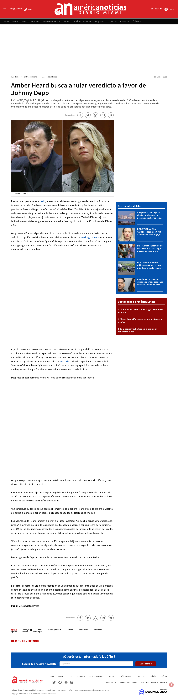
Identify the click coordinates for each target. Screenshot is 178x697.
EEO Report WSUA (101, 690)
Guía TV (125, 21)
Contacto (154, 682)
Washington (37, 632)
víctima (25, 632)
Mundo (67, 21)
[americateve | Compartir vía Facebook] (80, 115)
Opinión (113, 21)
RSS (147, 682)
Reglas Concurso (138, 682)
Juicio (40, 630)
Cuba (6, 21)
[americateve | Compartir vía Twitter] (88, 115)
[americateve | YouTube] (66, 682)
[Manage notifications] (171, 684)
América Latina (81, 21)
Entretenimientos (51, 21)
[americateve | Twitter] (54, 682)
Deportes (34, 21)
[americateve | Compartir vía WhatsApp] (95, 115)
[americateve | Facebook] (60, 682)
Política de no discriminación (23, 690)
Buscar (138, 21)
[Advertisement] (89, 49)
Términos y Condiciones (46, 690)
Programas (100, 21)
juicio (42, 201)
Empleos (163, 682)
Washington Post (90, 237)
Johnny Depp (27, 630)
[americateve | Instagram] (71, 682)
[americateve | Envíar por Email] (103, 115)
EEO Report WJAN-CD (84, 690)
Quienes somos (123, 682)
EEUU (24, 21)
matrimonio (98, 630)
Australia (64, 361)
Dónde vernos (111, 682)
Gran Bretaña (83, 630)
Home (17, 77)
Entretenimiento (31, 77)
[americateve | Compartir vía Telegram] (111, 115)
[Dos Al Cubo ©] (153, 693)
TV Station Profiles (65, 690)
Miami (15, 21)
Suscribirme (146, 663)
